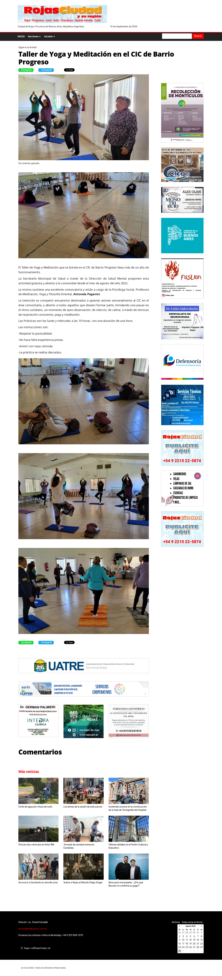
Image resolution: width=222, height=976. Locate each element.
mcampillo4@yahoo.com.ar (32, 928)
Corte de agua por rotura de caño (35, 806)
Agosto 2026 (191, 926)
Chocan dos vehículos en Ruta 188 (36, 844)
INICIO (21, 36)
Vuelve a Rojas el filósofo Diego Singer (83, 882)
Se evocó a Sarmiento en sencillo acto (38, 882)
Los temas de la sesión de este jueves (82, 806)
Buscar (198, 36)
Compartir (26, 70)
